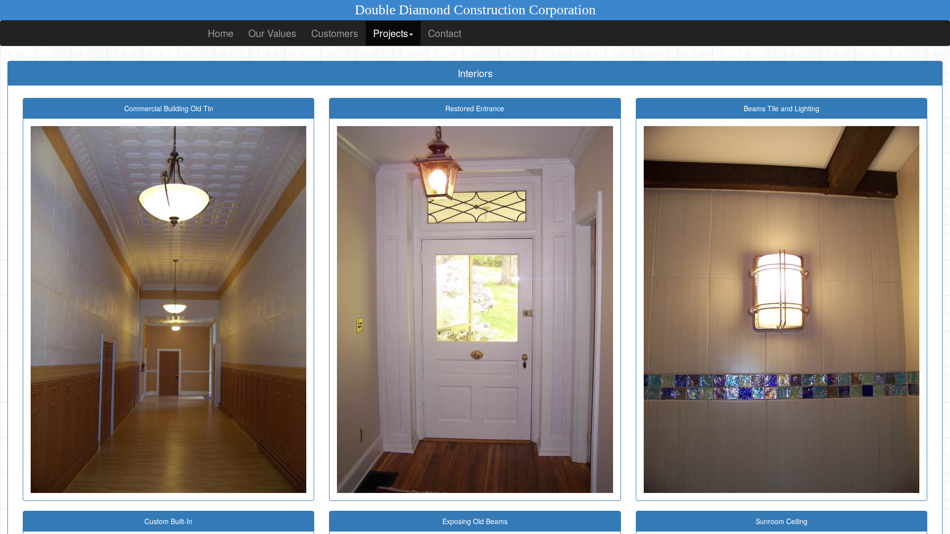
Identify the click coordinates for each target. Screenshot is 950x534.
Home (221, 33)
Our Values (272, 33)
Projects (390, 33)
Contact (444, 33)
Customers (334, 33)
